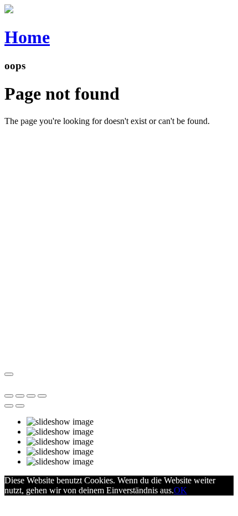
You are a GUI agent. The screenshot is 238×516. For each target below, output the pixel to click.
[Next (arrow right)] (19, 405)
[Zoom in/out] (42, 396)
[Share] (19, 396)
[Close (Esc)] (8, 396)
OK (180, 490)
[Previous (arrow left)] (8, 405)
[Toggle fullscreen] (31, 396)
